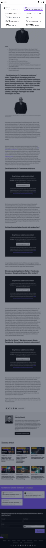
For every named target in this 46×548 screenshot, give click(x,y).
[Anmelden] (44, 2)
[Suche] (41, 2)
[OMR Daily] (5, 2)
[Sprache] (38, 2)
